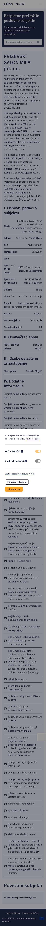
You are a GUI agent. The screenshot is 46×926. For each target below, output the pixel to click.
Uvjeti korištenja (13, 913)
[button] (22, 451)
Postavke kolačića (30, 913)
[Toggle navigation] (40, 4)
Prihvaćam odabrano (16, 482)
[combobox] (23, 42)
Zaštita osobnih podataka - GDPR (19, 473)
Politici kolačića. (33, 438)
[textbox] (23, 42)
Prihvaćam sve (13, 489)
